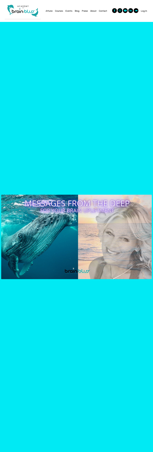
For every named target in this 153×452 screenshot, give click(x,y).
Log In (144, 11)
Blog (77, 11)
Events (68, 11)
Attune (49, 11)
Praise (85, 11)
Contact (103, 11)
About (93, 11)
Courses (59, 11)
